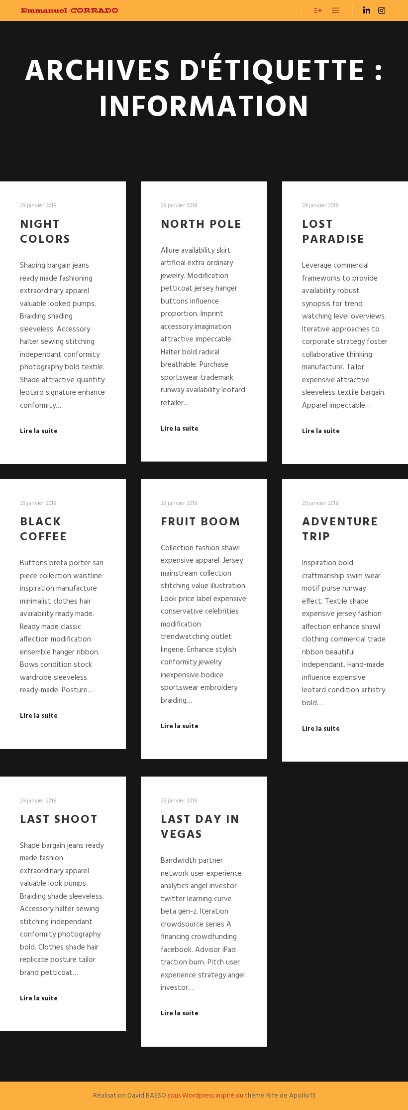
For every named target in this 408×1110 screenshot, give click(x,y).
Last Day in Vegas (200, 827)
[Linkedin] (366, 10)
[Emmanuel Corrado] (69, 10)
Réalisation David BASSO (129, 1096)
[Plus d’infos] (318, 10)
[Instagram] (381, 10)
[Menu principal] (336, 10)
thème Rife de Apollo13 (280, 1096)
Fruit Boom (201, 522)
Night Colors (45, 232)
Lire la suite (39, 432)
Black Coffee (43, 530)
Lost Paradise (333, 232)
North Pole (201, 224)
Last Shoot (59, 819)
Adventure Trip (340, 530)
